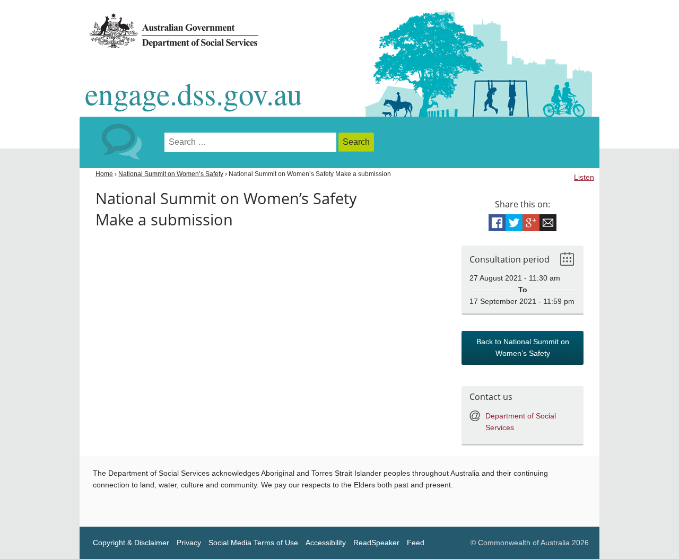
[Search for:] (251, 142)
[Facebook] (497, 222)
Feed (415, 543)
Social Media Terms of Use (253, 543)
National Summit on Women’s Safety (170, 174)
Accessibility (326, 543)
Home (104, 174)
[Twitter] (514, 222)
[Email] (547, 222)
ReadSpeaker (376, 543)
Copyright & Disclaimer (131, 543)
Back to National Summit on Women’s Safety (522, 347)
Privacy (189, 543)
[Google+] (531, 222)
